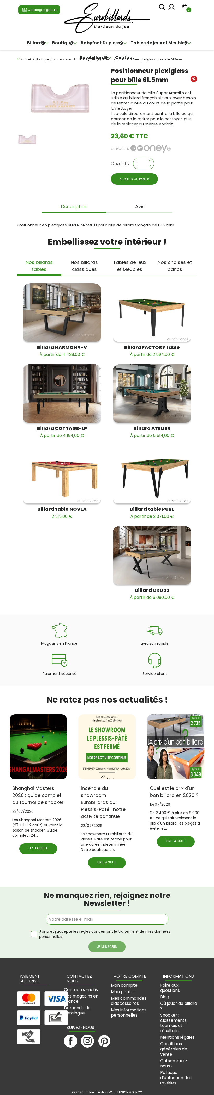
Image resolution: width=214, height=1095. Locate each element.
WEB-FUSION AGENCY (125, 1092)
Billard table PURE (152, 512)
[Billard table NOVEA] (62, 474)
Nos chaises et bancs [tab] (175, 266)
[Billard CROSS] (152, 555)
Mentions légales (177, 1037)
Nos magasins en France (81, 998)
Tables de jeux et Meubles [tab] (129, 266)
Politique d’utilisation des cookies (176, 1077)
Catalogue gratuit (42, 10)
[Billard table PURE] (152, 474)
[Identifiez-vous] (171, 8)
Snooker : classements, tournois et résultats (173, 1023)
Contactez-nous (81, 990)
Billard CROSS (152, 593)
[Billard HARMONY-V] (62, 312)
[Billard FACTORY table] (152, 312)
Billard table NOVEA (62, 512)
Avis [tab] (140, 206)
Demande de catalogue (77, 1010)
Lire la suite (38, 848)
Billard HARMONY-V (62, 351)
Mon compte (124, 985)
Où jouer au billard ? (178, 1006)
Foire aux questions (170, 987)
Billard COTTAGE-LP (62, 432)
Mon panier (122, 992)
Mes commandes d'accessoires (128, 1000)
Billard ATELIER (152, 432)
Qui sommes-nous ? (174, 1063)
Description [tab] (74, 206)
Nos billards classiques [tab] (84, 266)
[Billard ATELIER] (152, 393)
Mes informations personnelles (128, 1012)
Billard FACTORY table (152, 351)
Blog (164, 997)
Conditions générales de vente (173, 1049)
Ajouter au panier (134, 179)
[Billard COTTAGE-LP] (62, 393)
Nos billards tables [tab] (39, 266)
